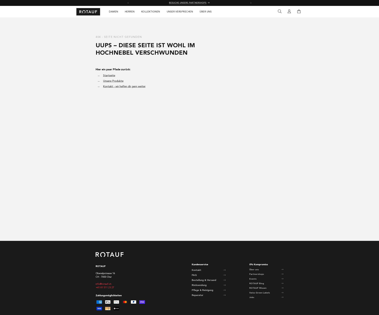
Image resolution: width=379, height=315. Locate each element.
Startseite (109, 75)
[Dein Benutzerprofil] (289, 12)
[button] (299, 12)
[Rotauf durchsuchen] (279, 12)
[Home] (88, 12)
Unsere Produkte (113, 81)
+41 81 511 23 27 (105, 287)
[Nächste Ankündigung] (251, 3)
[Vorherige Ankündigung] (128, 3)
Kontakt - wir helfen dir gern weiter (124, 86)
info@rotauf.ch (103, 284)
